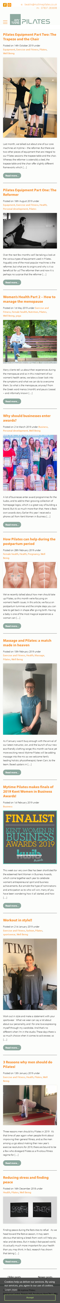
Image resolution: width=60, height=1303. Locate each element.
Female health (19, 311)
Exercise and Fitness (27, 49)
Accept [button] (30, 1297)
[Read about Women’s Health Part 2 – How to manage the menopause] (30, 341)
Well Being (9, 53)
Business (43, 426)
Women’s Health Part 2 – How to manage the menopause (29, 299)
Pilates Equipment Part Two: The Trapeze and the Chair (29, 36)
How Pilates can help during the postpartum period (29, 541)
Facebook (5, 5)
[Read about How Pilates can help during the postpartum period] (30, 574)
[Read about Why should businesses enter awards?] (30, 462)
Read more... (12, 175)
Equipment (9, 49)
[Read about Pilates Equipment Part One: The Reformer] (30, 230)
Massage (39, 655)
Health (43, 204)
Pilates (43, 49)
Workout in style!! (17, 920)
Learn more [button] (11, 1289)
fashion (30, 930)
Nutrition (33, 311)
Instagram (9, 5)
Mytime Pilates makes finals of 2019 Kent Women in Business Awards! (28, 791)
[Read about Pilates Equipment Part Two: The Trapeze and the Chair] (30, 97)
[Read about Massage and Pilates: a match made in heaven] (30, 698)
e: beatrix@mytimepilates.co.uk (39, 4)
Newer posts (45, 1277)
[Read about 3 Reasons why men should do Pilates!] (30, 1104)
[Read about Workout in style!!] (30, 973)
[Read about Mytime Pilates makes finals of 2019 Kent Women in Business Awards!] (30, 836)
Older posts (14, 1277)
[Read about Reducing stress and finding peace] (30, 1209)
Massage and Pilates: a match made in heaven (27, 642)
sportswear (9, 934)
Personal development (15, 208)
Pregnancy (34, 553)
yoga (18, 315)
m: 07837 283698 (46, 8)
